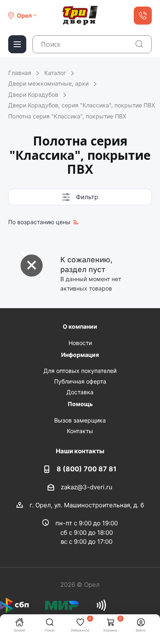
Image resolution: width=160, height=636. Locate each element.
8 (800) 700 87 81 (87, 469)
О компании (80, 326)
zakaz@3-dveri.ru (86, 487)
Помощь (80, 403)
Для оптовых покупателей (80, 370)
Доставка (80, 391)
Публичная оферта (80, 381)
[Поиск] (139, 44)
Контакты (80, 430)
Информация (80, 354)
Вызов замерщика (80, 420)
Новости (80, 342)
